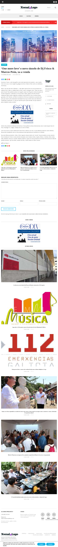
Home (2, 27)
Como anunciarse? (24, 517)
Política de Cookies (38, 535)
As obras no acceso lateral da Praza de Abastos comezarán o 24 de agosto (29, 285)
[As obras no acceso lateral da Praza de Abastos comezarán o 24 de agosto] (29, 281)
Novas (21, 16)
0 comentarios (50, 100)
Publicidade (31, 533)
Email (22, 201)
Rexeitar (50, 544)
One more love (49, 116)
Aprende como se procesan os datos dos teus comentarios (35, 214)
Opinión (37, 16)
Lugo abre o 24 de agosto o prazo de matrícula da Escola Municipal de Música (21, 22)
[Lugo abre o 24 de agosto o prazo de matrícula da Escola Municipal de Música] (29, 324)
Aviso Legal (39, 533)
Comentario (4, 182)
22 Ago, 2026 (26, 287)
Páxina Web (42, 201)
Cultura (29, 16)
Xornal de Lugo (7, 74)
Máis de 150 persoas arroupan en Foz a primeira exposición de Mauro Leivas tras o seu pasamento (28, 169)
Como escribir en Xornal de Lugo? (27, 515)
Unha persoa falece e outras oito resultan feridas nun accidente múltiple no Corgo (29, 369)
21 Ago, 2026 (26, 371)
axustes (4, 545)
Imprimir (49, 103)
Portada (24, 533)
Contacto (47, 535)
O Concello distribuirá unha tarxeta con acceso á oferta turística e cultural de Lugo (48, 169)
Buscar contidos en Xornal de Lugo (28, 514)
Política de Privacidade (50, 533)
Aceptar (41, 544)
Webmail (54, 535)
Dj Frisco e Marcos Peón (50, 114)
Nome (3, 201)
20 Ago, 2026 (26, 499)
